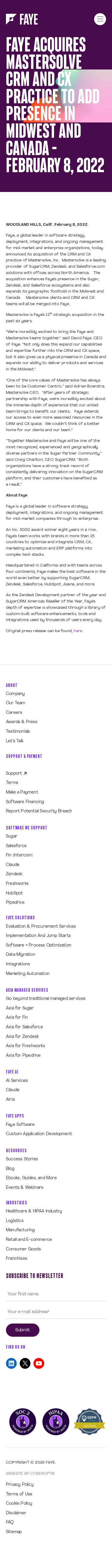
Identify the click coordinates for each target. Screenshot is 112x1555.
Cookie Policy (19, 1504)
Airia (10, 1100)
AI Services (17, 1081)
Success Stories (22, 1159)
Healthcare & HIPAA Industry (34, 1211)
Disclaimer (16, 1513)
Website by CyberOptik (30, 1474)
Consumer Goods (23, 1249)
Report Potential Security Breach (39, 811)
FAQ (10, 1522)
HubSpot (14, 893)
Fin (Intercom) (19, 855)
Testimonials (18, 732)
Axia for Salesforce (24, 1027)
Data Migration (20, 955)
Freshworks (17, 884)
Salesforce (16, 846)
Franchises (16, 1259)
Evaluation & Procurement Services (41, 927)
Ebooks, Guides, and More (31, 1178)
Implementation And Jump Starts (38, 936)
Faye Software (20, 1125)
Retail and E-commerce (29, 1240)
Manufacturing (20, 1230)
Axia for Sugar (20, 1008)
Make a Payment (22, 792)
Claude (12, 865)
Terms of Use (19, 1494)
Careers (14, 713)
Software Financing (25, 802)
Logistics (15, 1221)
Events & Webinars (24, 1188)
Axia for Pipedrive (23, 1056)
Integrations (18, 964)
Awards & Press (21, 722)
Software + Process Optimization (38, 945)
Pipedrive (15, 903)
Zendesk (14, 874)
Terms (12, 783)
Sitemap (14, 1532)
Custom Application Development (39, 1134)
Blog (10, 1169)
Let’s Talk (14, 741)
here (78, 631)
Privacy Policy (20, 1485)
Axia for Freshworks (25, 1046)
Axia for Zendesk (22, 1037)
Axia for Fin (17, 1018)
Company (15, 694)
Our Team (15, 703)
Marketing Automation (28, 974)
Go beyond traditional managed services (46, 999)
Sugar (11, 836)
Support (14, 774)
